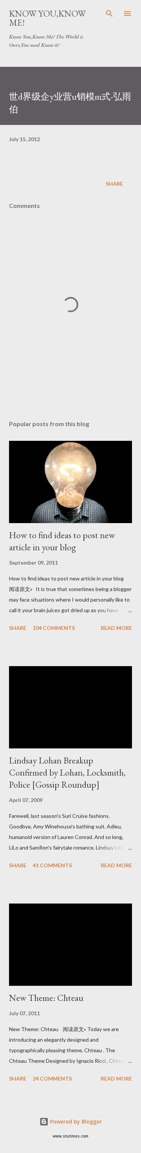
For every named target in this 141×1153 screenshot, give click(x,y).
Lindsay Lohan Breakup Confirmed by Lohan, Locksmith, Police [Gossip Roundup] (67, 772)
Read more (116, 628)
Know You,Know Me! (47, 18)
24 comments (52, 1078)
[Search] (109, 13)
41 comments (52, 865)
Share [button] (114, 183)
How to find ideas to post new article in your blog (62, 541)
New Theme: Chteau (46, 998)
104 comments (54, 628)
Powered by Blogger (75, 1121)
